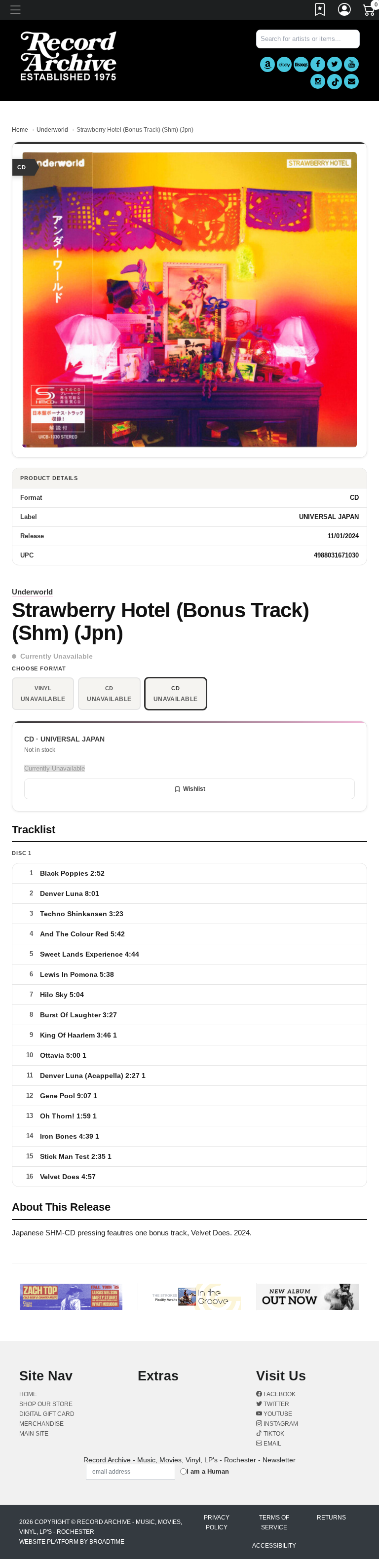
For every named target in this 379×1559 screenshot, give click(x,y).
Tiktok (273, 1433)
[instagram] (317, 81)
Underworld (52, 129)
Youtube (277, 1414)
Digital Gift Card (47, 1414)
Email (271, 1443)
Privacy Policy (216, 1522)
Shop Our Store (46, 1404)
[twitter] (334, 64)
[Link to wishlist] (320, 11)
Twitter (275, 1404)
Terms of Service (274, 1522)
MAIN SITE (33, 1433)
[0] (369, 12)
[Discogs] (301, 64)
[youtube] (351, 64)
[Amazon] (267, 64)
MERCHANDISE (41, 1423)
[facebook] (317, 64)
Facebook (279, 1394)
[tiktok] (334, 81)
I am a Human (208, 1471)
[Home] (68, 55)
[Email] (351, 81)
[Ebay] (284, 64)
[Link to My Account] (345, 11)
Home (20, 129)
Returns (331, 1517)
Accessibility (274, 1545)
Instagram (280, 1423)
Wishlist (194, 788)
